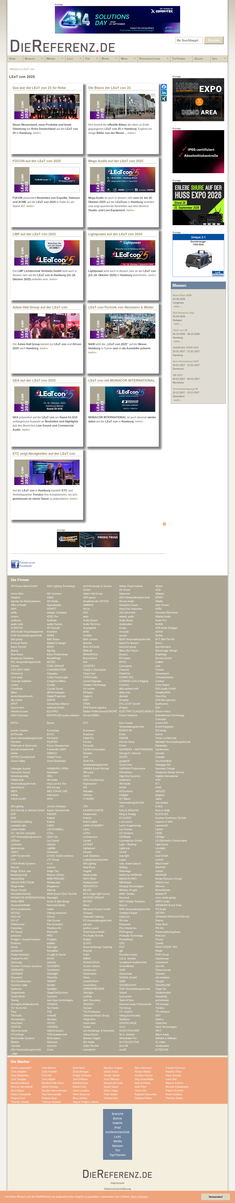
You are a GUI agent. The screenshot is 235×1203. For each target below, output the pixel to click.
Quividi (159, 943)
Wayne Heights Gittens (86, 1102)
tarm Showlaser (92, 1000)
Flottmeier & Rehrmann (24, 745)
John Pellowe (80, 1079)
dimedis (123, 696)
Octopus (88, 913)
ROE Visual (162, 954)
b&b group (16, 639)
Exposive (88, 734)
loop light (124, 855)
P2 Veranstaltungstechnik (97, 920)
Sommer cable (19, 985)
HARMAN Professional (132, 768)
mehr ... (178, 306)
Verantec (52, 1019)
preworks (16, 935)
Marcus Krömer (174, 1083)
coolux (14, 685)
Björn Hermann (143, 1068)
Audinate (52, 620)
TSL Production (91, 1011)
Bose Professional (57, 654)
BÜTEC (51, 662)
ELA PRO (52, 711)
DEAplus (88, 692)
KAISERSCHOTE (93, 810)
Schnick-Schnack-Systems (26, 966)
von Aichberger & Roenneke (99, 1030)
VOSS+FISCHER (129, 1030)
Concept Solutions (21, 681)
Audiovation (125, 624)
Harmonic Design (165, 768)
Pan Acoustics (55, 924)
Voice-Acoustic (19, 1030)
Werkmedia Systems (23, 1038)
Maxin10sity (17, 878)
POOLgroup (126, 932)
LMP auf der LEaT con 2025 (34, 234)
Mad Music (89, 867)
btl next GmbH (163, 658)
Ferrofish (16, 741)
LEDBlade (125, 837)
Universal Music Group (96, 1015)
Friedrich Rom (174, 1071)
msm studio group (165, 897)
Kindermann (90, 814)
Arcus (86, 608)
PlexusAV (52, 932)
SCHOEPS (53, 966)
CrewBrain (17, 688)
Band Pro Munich (129, 643)
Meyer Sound (18, 890)
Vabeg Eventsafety (129, 1015)
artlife (14, 612)
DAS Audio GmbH (165, 688)
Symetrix (52, 996)
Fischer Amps (127, 741)
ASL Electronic (127, 612)
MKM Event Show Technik (62, 893)
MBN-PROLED (55, 878)
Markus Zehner (55, 875)
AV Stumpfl (53, 628)
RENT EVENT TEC (166, 947)
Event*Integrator (164, 726)
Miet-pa (51, 890)
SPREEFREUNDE (93, 988)
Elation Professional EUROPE (100, 711)
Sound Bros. (90, 985)
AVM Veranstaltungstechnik (26, 635)
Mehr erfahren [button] (139, 1196)
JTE (85, 806)
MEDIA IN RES (128, 878)
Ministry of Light (128, 890)
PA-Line (123, 920)
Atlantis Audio (162, 616)
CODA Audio (90, 677)
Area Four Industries (130, 608)
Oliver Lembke (81, 1090)
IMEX (14, 791)
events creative (19, 730)
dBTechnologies (56, 692)
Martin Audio (90, 875)
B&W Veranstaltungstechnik (135, 639)
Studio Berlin (18, 996)
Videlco (159, 1019)
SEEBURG (17, 970)
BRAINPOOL (90, 654)
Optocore (124, 916)
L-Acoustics (126, 821)
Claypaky (52, 673)
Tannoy (15, 1000)
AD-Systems (54, 593)
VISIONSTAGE (128, 1023)
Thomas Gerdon (20, 1102)
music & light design (58, 901)
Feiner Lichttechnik (166, 738)
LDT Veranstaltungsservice (26, 837)
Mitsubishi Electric (21, 893)
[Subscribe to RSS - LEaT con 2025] (88, 524)
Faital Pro (88, 738)
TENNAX (52, 1004)
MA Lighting (89, 863)
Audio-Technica (91, 624)
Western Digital (91, 1038)
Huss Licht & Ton (56, 783)
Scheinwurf (161, 962)
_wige (14, 1053)
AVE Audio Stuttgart (166, 628)
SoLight (159, 981)
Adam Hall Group (93, 593)
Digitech (87, 696)
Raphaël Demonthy (145, 1094)
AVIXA (159, 631)
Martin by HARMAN (130, 875)
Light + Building (127, 844)
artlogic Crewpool (56, 612)
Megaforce (53, 886)
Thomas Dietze (174, 1098)
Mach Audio (162, 863)
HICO (86, 776)
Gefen (14, 753)
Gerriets (159, 753)
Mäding (123, 867)
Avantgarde (89, 628)
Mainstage (125, 871)
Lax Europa (125, 829)
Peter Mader (111, 1094)
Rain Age (52, 947)
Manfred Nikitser (20, 1083)
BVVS (122, 662)
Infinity (14, 795)
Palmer (159, 920)
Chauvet (124, 669)
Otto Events (53, 920)
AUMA (159, 624)
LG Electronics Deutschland (171, 840)
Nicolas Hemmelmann (54, 1090)
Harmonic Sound (20, 772)
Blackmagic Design (166, 650)
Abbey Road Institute (131, 586)
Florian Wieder (143, 1071)
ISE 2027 (178, 375)
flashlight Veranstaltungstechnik (173, 741)
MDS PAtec (89, 878)
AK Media (52, 601)
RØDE (87, 958)
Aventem (52, 631)
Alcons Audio (126, 601)
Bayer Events (18, 646)
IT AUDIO (88, 798)
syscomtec (125, 996)
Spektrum (16, 988)
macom (51, 867)
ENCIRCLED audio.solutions (63, 715)
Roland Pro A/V (19, 958)
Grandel (159, 757)
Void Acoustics (55, 1030)
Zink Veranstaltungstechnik (26, 1049)
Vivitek (87, 1027)
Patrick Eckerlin (174, 1090)
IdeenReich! (17, 787)
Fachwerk (52, 738)
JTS (121, 806)
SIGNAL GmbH (128, 977)
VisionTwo (161, 1023)
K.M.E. (159, 806)
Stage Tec (161, 988)
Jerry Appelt (48, 1079)
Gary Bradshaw (20, 1075)
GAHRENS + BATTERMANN (136, 749)
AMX (14, 608)
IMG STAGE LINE (57, 791)
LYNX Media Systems (23, 863)
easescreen (17, 707)
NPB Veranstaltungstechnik (134, 909)
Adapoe (159, 593)
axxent (123, 635)
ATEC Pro (52, 616)
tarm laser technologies (60, 1000)
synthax (87, 996)
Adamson (124, 593)
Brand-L (123, 654)
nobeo (50, 909)
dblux (14, 692)
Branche (29, 59)
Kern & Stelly (162, 810)
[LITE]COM (161, 1049)
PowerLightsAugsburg (167, 932)
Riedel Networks (20, 954)
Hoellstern (125, 780)
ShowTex (52, 977)
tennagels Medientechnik (25, 1004)
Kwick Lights (90, 821)
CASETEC (89, 666)
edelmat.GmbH (55, 707)
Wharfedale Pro (128, 1038)
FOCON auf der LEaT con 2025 (37, 160)
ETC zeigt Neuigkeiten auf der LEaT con (44, 453)
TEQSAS (88, 1004)
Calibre (159, 662)
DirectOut (160, 696)
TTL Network (162, 1011)
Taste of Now (126, 1000)
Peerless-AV (54, 928)
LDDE (158, 833)
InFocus (87, 795)
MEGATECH (90, 886)
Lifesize (51, 844)
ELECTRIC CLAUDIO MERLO (136, 711)
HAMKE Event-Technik (96, 768)
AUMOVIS (17, 628)
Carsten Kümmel (175, 1068)
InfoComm (53, 795)
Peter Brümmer (81, 1094)
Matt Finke (141, 1086)
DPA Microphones (165, 700)
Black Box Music (128, 650)
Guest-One (125, 764)
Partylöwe (16, 928)
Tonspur (87, 1008)
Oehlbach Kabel (128, 913)
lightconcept (17, 848)
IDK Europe (53, 787)
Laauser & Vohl (163, 821)
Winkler (15, 1042)
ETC (85, 723)
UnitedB (51, 1015)
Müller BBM (17, 901)
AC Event (124, 590)
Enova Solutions (128, 715)
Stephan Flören (143, 1098)
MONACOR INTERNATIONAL (28, 897)
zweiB (122, 1049)
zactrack (52, 1045)
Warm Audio (162, 1034)
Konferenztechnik (149, 59)
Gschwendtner (163, 761)
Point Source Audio (93, 932)
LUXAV (159, 859)
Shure (86, 977)
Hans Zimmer (173, 1075)
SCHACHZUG (91, 962)
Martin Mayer (111, 1086)
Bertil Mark (79, 1068)
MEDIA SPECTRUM (22, 882)
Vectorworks (18, 1019)
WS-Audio (88, 1042)
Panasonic (125, 924)
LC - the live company (23, 833)
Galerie (198, 58)
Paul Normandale (51, 1094)
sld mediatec (162, 977)
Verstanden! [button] (216, 1196)
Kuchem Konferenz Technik (170, 818)
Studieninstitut (163, 992)
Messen (50, 59)
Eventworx (89, 730)
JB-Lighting (17, 806)
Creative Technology (94, 685)
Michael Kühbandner (177, 1086)
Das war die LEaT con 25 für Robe (39, 87)
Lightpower (89, 848)
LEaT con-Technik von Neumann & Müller (121, 307)
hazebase (52, 772)
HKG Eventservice (93, 780)
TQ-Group (125, 1008)
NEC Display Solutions (132, 901)
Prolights (52, 939)
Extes (122, 734)
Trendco (159, 1008)
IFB (85, 787)
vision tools (89, 1023)
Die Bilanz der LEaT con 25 (109, 87)
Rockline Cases (128, 954)
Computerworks (164, 677)
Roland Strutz (49, 1098)
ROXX (50, 958)
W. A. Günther (127, 1034)
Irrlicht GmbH (18, 798)
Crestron (124, 685)
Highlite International (166, 776)
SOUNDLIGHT (127, 985)
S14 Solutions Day (183, 312)
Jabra (158, 798)
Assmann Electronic (166, 612)
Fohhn (122, 745)
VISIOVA (16, 1027)
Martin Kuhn (79, 1086)
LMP (158, 852)
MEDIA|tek (125, 882)
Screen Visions (91, 966)
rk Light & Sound (56, 954)
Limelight (160, 848)
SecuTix (159, 966)
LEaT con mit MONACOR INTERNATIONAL (121, 380)
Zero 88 (123, 1045)
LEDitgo (159, 837)
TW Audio (16, 1015)
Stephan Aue (111, 1098)
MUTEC (87, 901)
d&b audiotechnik (128, 688)
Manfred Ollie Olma (53, 1083)
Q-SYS (87, 943)
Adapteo (15, 597)
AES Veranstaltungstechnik (134, 597)
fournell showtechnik (22, 749)
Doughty (124, 700)
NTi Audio (160, 909)
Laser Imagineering (130, 825)
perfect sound (90, 928)
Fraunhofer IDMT (56, 749)
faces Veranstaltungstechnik (26, 738)
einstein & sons (19, 711)
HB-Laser (88, 772)
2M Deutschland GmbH (24, 586)
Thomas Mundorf (51, 1102)
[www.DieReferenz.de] (62, 53)
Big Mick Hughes (113, 1068)
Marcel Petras (143, 1083)
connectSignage (92, 681)
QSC (122, 943)
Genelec (88, 753)
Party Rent (161, 924)
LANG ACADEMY (93, 825)
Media (123, 59)
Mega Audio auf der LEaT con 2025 (115, 160)
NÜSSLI (15, 913)
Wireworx (52, 1042)
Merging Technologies (131, 886)
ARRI (158, 608)
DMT (86, 700)
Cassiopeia (125, 666)
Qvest (14, 947)
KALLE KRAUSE (128, 810)
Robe (86, 954)
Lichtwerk (16, 844)
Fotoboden (161, 745)
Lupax (122, 859)
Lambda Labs (18, 825)
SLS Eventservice (21, 981)
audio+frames (54, 624)
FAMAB (123, 738)
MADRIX (160, 867)
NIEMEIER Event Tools (168, 905)
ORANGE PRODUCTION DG (172, 916)
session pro (89, 970)
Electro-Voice (162, 711)
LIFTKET (88, 844)
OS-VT (15, 920)
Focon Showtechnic (58, 745)
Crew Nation (162, 685)
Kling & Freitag (127, 814)
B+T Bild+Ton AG (165, 639)
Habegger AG (163, 764)
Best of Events (91, 646)
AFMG (159, 597)
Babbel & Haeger (56, 643)
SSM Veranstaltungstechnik (134, 988)
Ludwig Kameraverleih (95, 859)
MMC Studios (127, 893)
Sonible (51, 985)
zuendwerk (89, 1049)
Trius (13, 1011)
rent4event (17, 950)
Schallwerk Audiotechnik (133, 962)
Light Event (161, 844)
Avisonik (124, 631)
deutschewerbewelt (22, 696)
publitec (51, 943)
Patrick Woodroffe (21, 1094)
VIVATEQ (52, 1027)
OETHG (160, 913)
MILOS (87, 890)
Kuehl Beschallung (21, 821)
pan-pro (87, 924)
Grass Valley (18, 761)
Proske (159, 939)
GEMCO (52, 753)
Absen (159, 586)
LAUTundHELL (55, 829)
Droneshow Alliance (58, 703)
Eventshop (53, 730)
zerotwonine (162, 1045)
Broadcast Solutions (22, 658)
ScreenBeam (126, 966)
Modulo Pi (161, 893)
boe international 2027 (186, 361)
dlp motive (16, 700)
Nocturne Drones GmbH (97, 909)
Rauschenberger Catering (97, 947)
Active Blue (17, 593)
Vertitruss (124, 1019)
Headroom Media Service (169, 772)
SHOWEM (17, 973)
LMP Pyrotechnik (20, 855)
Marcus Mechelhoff (22, 1086)
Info (214, 59)
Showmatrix (90, 973)
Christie (159, 669)
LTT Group (53, 859)
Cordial (51, 685)
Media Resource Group (168, 878)
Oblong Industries (57, 913)
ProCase (160, 935)
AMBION (88, 605)
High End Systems (129, 776)
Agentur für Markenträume (25, 601)
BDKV (50, 646)
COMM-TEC (126, 677)
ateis (85, 616)
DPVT (14, 703)
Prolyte (87, 939)
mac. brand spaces (130, 863)
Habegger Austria (20, 768)
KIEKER (51, 814)
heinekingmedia (19, 776)
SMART (51, 981)
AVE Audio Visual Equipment (27, 631)
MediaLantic (54, 882)
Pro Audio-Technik (93, 935)
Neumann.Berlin (56, 905)
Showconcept (163, 970)
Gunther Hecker (144, 1075)
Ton (86, 59)
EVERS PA (125, 730)
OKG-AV (16, 916)
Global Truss (54, 757)
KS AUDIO (125, 818)
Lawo (86, 829)
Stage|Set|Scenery (57, 992)
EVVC (50, 734)
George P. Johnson (130, 753)
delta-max (124, 692)
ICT (157, 783)
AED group (89, 597)
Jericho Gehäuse (56, 806)
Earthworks (161, 703)
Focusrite (88, 745)
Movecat (124, 897)
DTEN (86, 703)
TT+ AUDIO (126, 1011)
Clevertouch (162, 673)
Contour (159, 681)
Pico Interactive (128, 928)
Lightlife (51, 848)
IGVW (122, 787)
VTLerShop (17, 1034)
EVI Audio (160, 730)
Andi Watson (49, 1068)
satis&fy (51, 962)
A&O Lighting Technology (61, 586)
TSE (49, 1011)
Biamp (14, 650)
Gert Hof (46, 1075)
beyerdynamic (163, 646)
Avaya (122, 628)
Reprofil (87, 950)
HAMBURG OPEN (57, 768)
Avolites (87, 635)
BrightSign (161, 654)
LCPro (86, 833)
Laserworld (161, 825)
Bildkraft (87, 650)
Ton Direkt (52, 1008)
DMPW (51, 700)
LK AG (123, 852)
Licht (69, 59)
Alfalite (159, 601)
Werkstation (53, 1038)
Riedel (158, 950)
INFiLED (160, 791)
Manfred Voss (80, 1083)
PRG (50, 935)
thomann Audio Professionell (135, 1004)
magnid (87, 871)
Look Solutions (91, 855)
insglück (160, 795)
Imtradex (88, 791)
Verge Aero (89, 1019)
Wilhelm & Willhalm (166, 1038)
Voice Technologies (166, 1027)
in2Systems (126, 791)
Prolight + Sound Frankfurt (25, 939)
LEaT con (28, 69)
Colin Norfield (49, 1071)
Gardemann (162, 749)
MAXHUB (161, 875)
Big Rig (51, 650)
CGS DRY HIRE (20, 669)
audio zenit (17, 624)
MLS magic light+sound (96, 893)
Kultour (51, 821)
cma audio (17, 677)
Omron (51, 916)
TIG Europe (161, 1004)
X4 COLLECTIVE (129, 1042)
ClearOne (124, 673)
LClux (50, 833)
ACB (158, 590)
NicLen (123, 905)
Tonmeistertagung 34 (185, 388)
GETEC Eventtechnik (23, 757)
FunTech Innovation (94, 749)
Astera (14, 616)
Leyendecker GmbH (130, 840)
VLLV (122, 1027)
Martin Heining (50, 1086)
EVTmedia (17, 734)
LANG (50, 825)
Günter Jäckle (112, 1075)
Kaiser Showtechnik (58, 810)
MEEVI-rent (162, 882)
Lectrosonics (90, 837)
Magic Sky (53, 871)
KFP (13, 814)
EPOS (14, 723)
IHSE (158, 787)
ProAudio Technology (131, 935)
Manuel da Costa (113, 1083)
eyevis (159, 734)
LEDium (15, 840)
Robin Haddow (174, 1094)
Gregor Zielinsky (82, 1075)
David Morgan (81, 1071)
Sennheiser (53, 970)
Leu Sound (53, 840)
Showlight (52, 973)
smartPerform (91, 981)
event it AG (161, 723)
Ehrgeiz (123, 707)
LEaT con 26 (180, 330)
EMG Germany (19, 715)
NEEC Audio (162, 901)
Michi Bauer (17, 1090)
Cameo (15, 666)
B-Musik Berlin (19, 643)
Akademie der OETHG (96, 601)
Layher (159, 829)
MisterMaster (162, 890)
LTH (13, 859)
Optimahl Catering (93, 916)
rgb (121, 950)
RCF (122, 947)
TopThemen (178, 58)
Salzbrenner (162, 958)
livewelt (87, 852)
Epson (50, 723)
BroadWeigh (54, 658)
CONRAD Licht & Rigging (133, 681)
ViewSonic (17, 1023)
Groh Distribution (56, 761)
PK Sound (16, 932)
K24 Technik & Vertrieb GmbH (28, 810)
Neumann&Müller (20, 905)
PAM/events (18, 924)
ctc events (89, 688)
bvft (85, 662)
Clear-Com (89, 673)
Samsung (16, 962)
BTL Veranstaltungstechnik (26, 662)
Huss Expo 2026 (182, 295)
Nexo (86, 905)
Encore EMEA (91, 715)
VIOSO (51, 1023)
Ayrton (159, 635)
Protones (16, 943)
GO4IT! (123, 757)
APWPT (51, 608)
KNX (13, 818)
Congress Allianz (56, 681)
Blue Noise (17, 654)
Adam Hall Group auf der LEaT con (40, 307)
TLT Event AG (19, 1008)
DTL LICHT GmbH (129, 703)
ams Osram (162, 605)
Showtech (16, 977)
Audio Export (90, 620)
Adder (50, 597)
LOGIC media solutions (60, 855)
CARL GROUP (55, 666)
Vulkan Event (90, 1034)
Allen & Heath (18, 605)
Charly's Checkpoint (94, 669)
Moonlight (52, 897)
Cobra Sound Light (57, 677)
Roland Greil (18, 1098)
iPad (117, 1127)
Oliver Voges (111, 1090)
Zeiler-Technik (91, 1045)
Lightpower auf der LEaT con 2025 (115, 234)
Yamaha (15, 1045)
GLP (85, 757)
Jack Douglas (18, 1079)
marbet (159, 871)
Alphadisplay (54, 605)
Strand (123, 992)
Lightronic (124, 848)
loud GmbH (161, 855)
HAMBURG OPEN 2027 (186, 347)
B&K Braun (53, 639)
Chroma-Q (17, 673)
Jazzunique (161, 802)
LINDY (14, 852)
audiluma (16, 620)
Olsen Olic (141, 1090)
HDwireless (125, 772)
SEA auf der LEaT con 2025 (34, 380)
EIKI (157, 707)
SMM (122, 981)
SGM (122, 970)
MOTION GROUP (93, 897)
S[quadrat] (161, 996)
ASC (85, 612)
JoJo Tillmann (111, 1079)
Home (12, 58)
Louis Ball (171, 1079)
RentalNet (52, 950)
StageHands (18, 992)
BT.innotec (125, 658)
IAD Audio (124, 783)
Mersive (159, 886)
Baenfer (87, 643)
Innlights (124, 795)
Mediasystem (90, 882)
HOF (158, 780)
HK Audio (52, 780)
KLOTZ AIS (161, 814)
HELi (49, 776)
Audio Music (126, 620)
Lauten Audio (18, 829)
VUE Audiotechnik (57, 1034)
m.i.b (49, 863)
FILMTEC (52, 741)
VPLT (158, 1030)
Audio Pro (160, 620)
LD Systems (126, 833)
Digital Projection (56, 696)
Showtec (160, 973)
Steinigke (88, 992)
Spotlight (52, 988)
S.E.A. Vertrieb (127, 958)
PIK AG (159, 928)
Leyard (87, 840)
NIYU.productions (21, 909)
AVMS (50, 635)
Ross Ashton (80, 1098)
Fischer (87, 741)
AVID (86, 631)
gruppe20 (124, 761)
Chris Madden (19, 1071)
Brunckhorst (90, 658)
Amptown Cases (128, 605)
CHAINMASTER (56, 669)
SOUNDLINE (162, 985)
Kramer (87, 818)
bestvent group (127, 646)
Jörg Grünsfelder (144, 1079)
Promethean (126, 939)
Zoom (50, 1049)
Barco (158, 643)
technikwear (162, 1000)
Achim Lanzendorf (21, 1068)
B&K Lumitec (90, 639)
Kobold (51, 818)
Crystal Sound (55, 688)
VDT (158, 1015)
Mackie (15, 867)
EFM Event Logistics (94, 707)
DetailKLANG (162, 692)
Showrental (125, 973)
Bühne (104, 59)
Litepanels (52, 852)
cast (157, 666)
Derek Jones (111, 1071)
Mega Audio (17, 886)
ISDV (50, 798)
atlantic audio (126, 616)
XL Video (160, 1042)
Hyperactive (90, 783)
